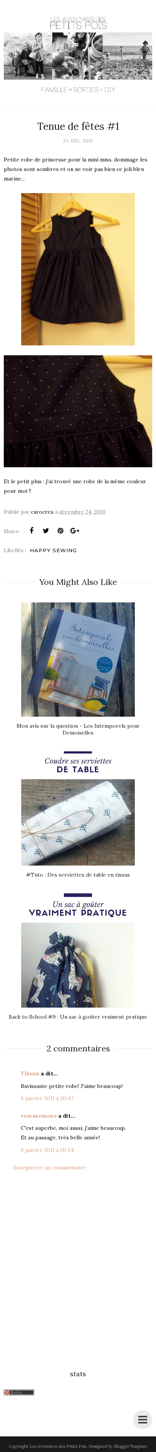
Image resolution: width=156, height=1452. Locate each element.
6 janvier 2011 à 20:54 (47, 1150)
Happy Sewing (53, 550)
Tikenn (30, 1073)
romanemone (39, 1115)
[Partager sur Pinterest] (60, 531)
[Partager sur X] (46, 531)
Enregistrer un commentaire (49, 1167)
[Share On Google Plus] (75, 531)
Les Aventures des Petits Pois (58, 1446)
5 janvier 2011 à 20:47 (47, 1098)
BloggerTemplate (130, 1446)
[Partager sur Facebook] (31, 531)
